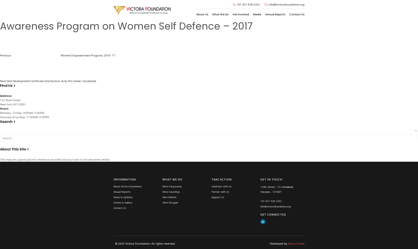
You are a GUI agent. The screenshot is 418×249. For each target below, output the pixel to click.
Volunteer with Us (221, 186)
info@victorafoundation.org (287, 4)
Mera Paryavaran (172, 186)
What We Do (220, 14)
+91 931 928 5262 (248, 4)
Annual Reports (275, 14)
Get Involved (241, 14)
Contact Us (297, 14)
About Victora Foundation (127, 186)
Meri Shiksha (169, 197)
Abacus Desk (296, 243)
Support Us (217, 197)
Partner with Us (220, 191)
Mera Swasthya (171, 191)
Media (257, 14)
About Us (202, 14)
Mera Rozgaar (170, 202)
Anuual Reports (122, 191)
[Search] (416, 131)
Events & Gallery (122, 202)
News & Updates (123, 197)
